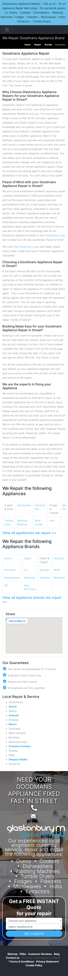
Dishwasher (24, 505)
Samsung (29, 577)
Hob (51, 520)
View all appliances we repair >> (29, 533)
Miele (57, 569)
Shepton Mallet (18, 759)
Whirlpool (59, 577)
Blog (56, 954)
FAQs (23, 954)
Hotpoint (59, 558)
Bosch (8, 558)
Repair (37, 44)
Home (28, 44)
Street (12, 706)
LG (25, 569)
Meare (13, 724)
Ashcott (14, 715)
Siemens (45, 577)
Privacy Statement (47, 961)
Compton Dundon (20, 746)
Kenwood (9, 569)
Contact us (12, 957)
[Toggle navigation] (7, 29)
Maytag (44, 569)
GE (6, 585)
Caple (27, 558)
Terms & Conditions (21, 961)
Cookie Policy (34, 965)
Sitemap (12, 954)
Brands (48, 44)
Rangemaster (12, 577)
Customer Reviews (40, 954)
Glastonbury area (55, 235)
